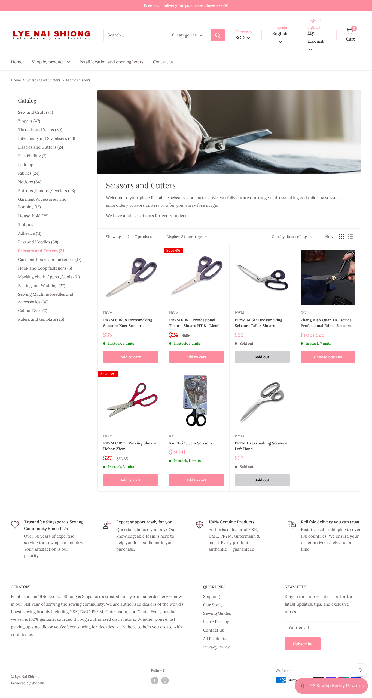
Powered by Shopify (27, 683)
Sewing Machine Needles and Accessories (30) (45, 298)
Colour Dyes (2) (32, 310)
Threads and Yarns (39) (40, 129)
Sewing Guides (217, 613)
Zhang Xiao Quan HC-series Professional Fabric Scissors (326, 322)
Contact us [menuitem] (163, 61)
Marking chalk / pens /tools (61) (49, 276)
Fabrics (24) (29, 173)
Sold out (262, 356)
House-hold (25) (33, 215)
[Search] (218, 35)
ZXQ (304, 313)
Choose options (328, 356)
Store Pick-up (216, 621)
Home (16, 80)
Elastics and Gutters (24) (41, 147)
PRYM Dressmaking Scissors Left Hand (261, 446)
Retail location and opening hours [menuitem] (112, 61)
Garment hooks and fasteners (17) (49, 259)
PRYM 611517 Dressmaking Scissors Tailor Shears (258, 322)
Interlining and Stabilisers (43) (46, 138)
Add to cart (131, 356)
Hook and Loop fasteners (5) (45, 268)
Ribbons (25, 224)
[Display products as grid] (341, 236)
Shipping (211, 596)
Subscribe (302, 643)
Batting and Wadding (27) (41, 285)
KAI (172, 436)
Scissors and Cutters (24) (41, 250)
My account (315, 37)
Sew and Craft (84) (35, 112)
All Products (214, 638)
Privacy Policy (216, 647)
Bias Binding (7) (32, 155)
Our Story (212, 604)
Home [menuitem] (16, 61)
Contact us (213, 630)
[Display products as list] (350, 236)
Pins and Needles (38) (38, 242)
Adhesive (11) (29, 233)
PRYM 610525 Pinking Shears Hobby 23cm (129, 446)
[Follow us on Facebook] (154, 680)
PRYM (107, 313)
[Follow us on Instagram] (165, 680)
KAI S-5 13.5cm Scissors (190, 443)
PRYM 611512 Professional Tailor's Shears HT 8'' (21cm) (194, 322)
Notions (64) (29, 181)
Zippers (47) (29, 120)
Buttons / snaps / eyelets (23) (46, 190)
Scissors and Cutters (43, 80)
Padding (25, 164)
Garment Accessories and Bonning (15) (42, 203)
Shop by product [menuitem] (48, 61)
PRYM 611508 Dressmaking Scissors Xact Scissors (127, 322)
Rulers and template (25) (41, 319)
